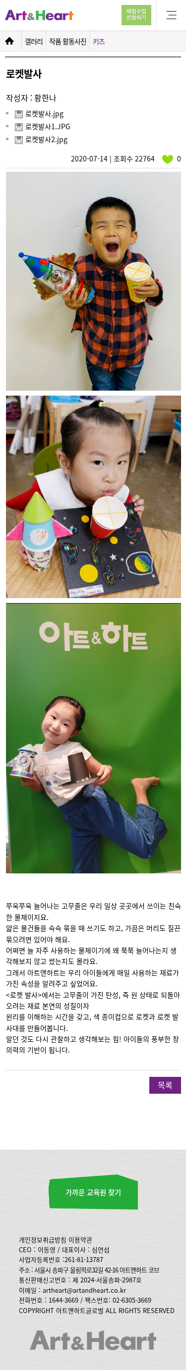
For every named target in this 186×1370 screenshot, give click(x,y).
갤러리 (34, 41)
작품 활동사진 (67, 41)
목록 (165, 1085)
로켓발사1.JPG (47, 126)
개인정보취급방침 (42, 1239)
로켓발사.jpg (44, 113)
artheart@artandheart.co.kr (84, 1290)
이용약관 (80, 1239)
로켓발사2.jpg (46, 139)
